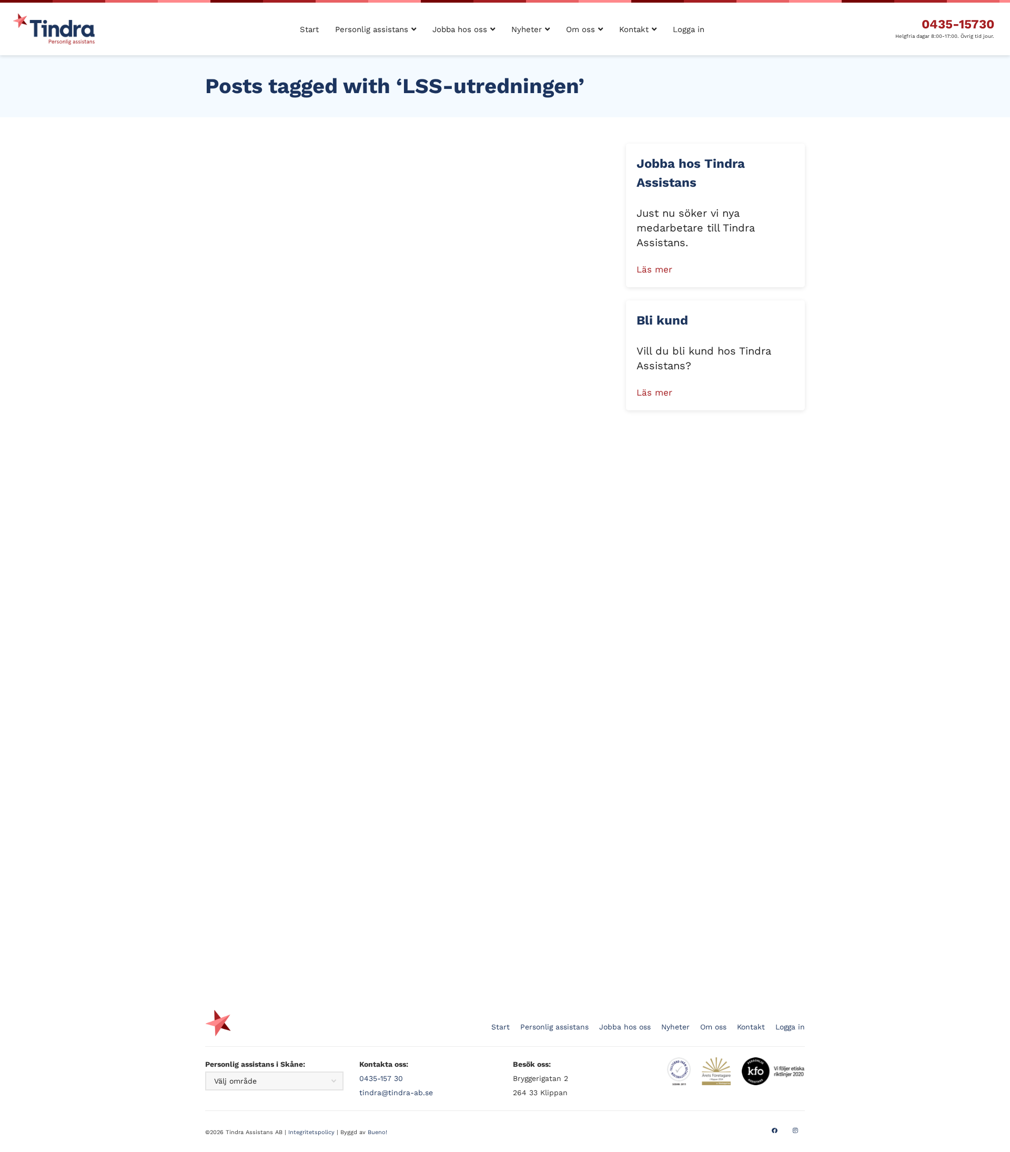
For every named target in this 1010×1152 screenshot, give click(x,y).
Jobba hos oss (625, 1027)
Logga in (790, 1027)
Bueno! (377, 1132)
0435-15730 (958, 24)
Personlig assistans (554, 1027)
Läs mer (654, 269)
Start (500, 1027)
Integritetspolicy (311, 1132)
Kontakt (751, 1027)
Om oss (713, 1027)
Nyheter (675, 1027)
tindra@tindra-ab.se (396, 1092)
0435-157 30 (381, 1078)
